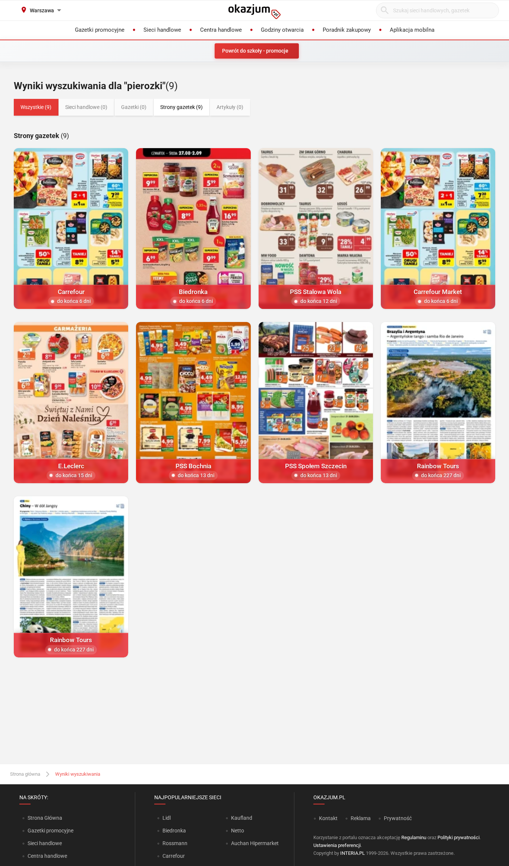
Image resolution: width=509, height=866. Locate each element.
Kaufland (241, 818)
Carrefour (173, 856)
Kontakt (328, 818)
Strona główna (25, 774)
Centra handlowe (47, 856)
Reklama (361, 818)
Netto (237, 831)
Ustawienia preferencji (337, 845)
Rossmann (174, 843)
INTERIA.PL (352, 853)
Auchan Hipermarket (255, 843)
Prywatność (398, 818)
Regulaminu (413, 837)
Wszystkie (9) (35, 107)
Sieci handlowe (45, 843)
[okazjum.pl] (254, 11)
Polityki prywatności (458, 837)
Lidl (166, 818)
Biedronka (174, 831)
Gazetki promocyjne (50, 831)
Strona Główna (45, 818)
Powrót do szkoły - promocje (255, 51)
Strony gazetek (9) (181, 107)
